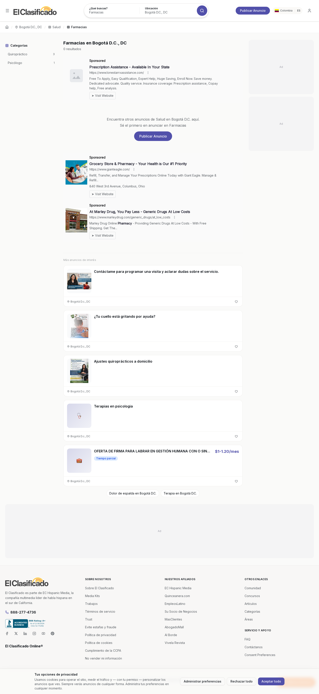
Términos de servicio (100, 611)
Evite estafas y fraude (100, 627)
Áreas (249, 619)
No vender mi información (103, 658)
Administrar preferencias (202, 681)
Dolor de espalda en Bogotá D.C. (132, 493)
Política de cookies (98, 643)
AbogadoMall (174, 627)
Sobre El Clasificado (99, 588)
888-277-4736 (23, 612)
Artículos (251, 604)
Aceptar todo (271, 681)
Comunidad (253, 588)
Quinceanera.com (177, 596)
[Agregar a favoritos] (236, 301)
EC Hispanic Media (178, 588)
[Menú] (7, 10)
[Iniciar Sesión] (309, 10)
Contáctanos (254, 647)
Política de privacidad (100, 635)
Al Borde (171, 635)
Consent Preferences (260, 655)
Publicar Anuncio (253, 10)
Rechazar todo (241, 681)
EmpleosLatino (175, 604)
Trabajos (91, 604)
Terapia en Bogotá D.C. (180, 493)
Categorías (252, 611)
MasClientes (173, 619)
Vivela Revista (175, 643)
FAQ (247, 639)
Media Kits (92, 596)
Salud (57, 27)
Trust (88, 619)
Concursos (252, 596)
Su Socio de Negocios (181, 611)
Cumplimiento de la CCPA (103, 650)
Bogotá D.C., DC (30, 27)
